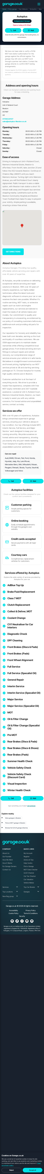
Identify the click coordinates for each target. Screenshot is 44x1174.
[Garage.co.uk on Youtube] (27, 921)
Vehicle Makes (29, 883)
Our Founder (6, 856)
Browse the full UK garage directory (16, 828)
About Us (5, 853)
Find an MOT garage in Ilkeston (15, 823)
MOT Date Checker (30, 869)
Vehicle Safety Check (19, 767)
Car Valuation (28, 879)
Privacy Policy (31, 910)
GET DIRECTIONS (13, 252)
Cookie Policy (13, 913)
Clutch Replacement (18, 604)
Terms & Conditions (30, 913)
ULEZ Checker (29, 873)
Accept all (32, 1170)
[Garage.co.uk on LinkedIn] (31, 921)
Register (26, 856)
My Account (28, 853)
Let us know (31, 806)
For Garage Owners (9, 866)
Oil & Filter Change (17, 719)
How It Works (7, 863)
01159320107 (7, 119)
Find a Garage (29, 866)
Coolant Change (16, 617)
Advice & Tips (28, 860)
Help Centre (28, 863)
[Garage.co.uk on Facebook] (12, 921)
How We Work (7, 860)
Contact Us (6, 869)
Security (22, 916)
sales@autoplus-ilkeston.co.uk (14, 121)
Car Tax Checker (30, 876)
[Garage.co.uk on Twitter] (17, 921)
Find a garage (13, 9)
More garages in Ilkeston (13, 818)
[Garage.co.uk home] (12, 4)
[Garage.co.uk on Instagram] (22, 921)
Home (4, 9)
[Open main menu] (39, 4)
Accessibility (13, 910)
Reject (11, 1170)
